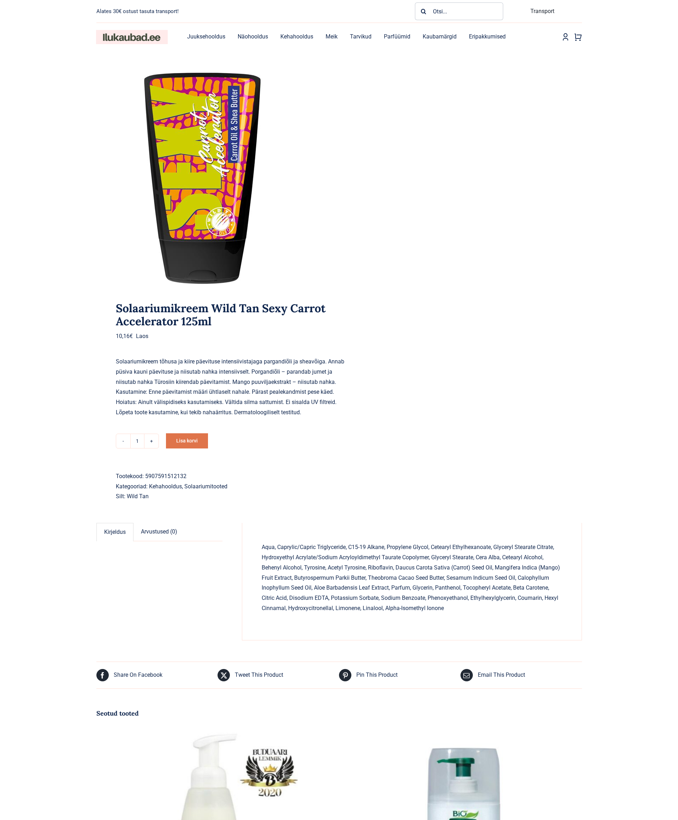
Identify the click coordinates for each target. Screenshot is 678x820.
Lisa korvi (187, 441)
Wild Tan (138, 496)
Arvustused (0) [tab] (159, 531)
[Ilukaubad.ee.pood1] (131, 32)
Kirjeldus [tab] (115, 532)
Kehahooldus (165, 486)
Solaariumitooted (205, 486)
